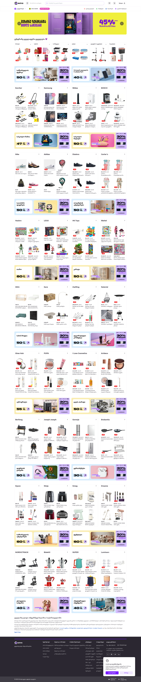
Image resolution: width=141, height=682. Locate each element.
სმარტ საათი (89, 665)
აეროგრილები (100, 662)
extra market (46, 648)
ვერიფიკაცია (57, 648)
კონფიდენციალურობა (60, 654)
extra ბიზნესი (46, 651)
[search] (47, 3)
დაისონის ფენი (90, 656)
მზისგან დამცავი (90, 648)
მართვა (126, 672)
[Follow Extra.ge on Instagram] (111, 654)
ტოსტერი (98, 671)
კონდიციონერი (90, 668)
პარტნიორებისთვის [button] (75, 642)
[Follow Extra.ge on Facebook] (107, 654)
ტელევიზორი (100, 645)
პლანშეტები (99, 654)
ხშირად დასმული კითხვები (61, 645)
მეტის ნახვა (17, 632)
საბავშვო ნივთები (97, 628)
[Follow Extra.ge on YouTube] (115, 654)
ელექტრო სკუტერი (91, 654)
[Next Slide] (122, 23)
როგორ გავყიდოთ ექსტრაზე (77, 645)
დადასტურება (112, 672)
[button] (33, 9)
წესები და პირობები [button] (59, 642)
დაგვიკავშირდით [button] (111, 642)
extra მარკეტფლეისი (48, 645)
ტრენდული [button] (89, 642)
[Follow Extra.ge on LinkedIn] (118, 654)
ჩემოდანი (88, 671)
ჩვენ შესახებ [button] (46, 642)
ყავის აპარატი (100, 665)
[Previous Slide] (19, 23)
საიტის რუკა (46, 656)
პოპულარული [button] (100, 642)
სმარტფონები (72, 628)
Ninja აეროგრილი (90, 659)
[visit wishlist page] (109, 3)
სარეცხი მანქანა (100, 659)
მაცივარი (98, 656)
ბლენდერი (99, 668)
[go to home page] (18, 3)
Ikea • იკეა (88, 662)
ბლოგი (45, 654)
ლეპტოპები (80, 628)
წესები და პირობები (59, 651)
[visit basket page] (114, 3)
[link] (70, 24)
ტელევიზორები (88, 628)
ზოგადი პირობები (74, 648)
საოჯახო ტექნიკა (64, 628)
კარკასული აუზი (90, 651)
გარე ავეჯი (88, 645)
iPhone (98, 648)
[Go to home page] (19, 642)
